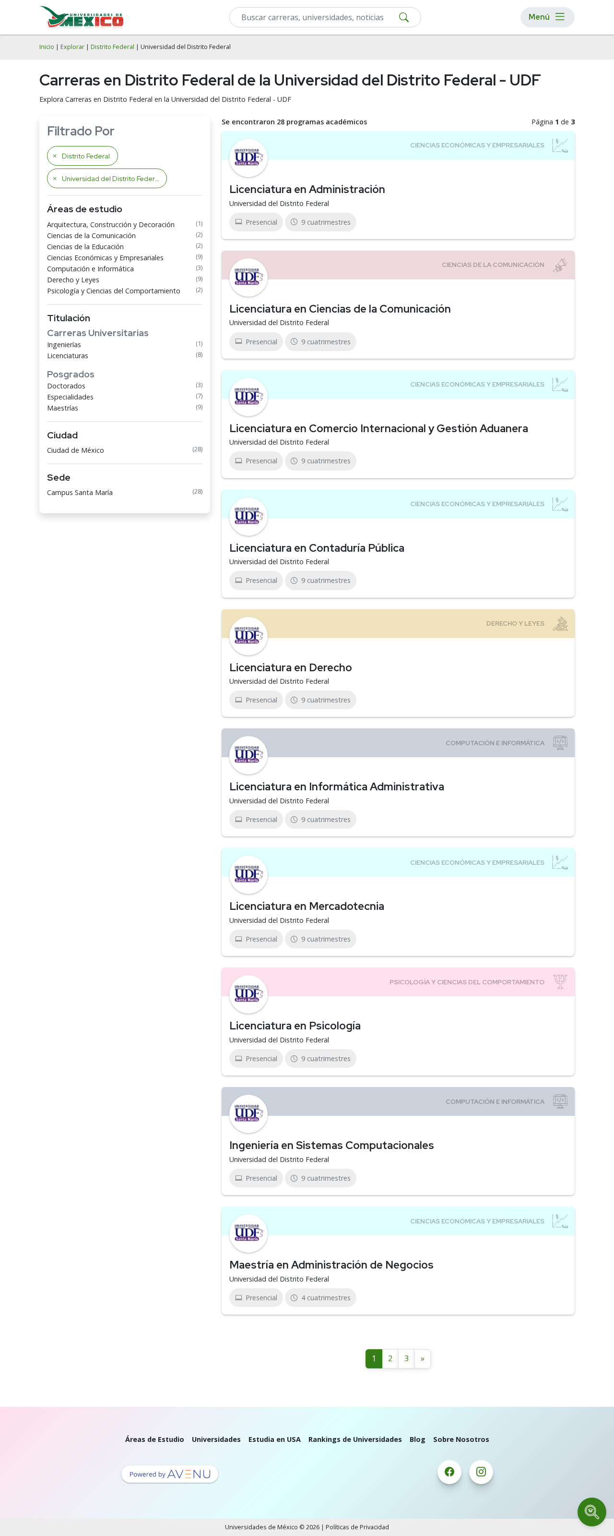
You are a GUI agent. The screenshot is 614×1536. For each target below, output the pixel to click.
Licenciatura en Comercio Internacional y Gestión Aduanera (378, 428)
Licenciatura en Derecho (290, 667)
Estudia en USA (274, 1439)
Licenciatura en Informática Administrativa (336, 786)
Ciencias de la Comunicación (91, 235)
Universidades (216, 1439)
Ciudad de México (75, 450)
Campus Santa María (80, 492)
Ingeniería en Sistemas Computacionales (331, 1145)
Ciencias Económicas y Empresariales (105, 257)
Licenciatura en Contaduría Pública (316, 548)
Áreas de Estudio (154, 1439)
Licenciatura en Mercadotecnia (306, 906)
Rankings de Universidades (355, 1439)
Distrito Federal (112, 47)
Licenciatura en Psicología (295, 1025)
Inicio (46, 47)
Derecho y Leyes (73, 279)
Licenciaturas (67, 355)
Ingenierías (64, 344)
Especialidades (70, 396)
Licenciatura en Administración (307, 189)
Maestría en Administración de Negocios (331, 1265)
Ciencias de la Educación (85, 246)
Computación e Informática (90, 268)
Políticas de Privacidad (357, 1527)
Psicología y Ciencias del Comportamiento (113, 290)
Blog (417, 1439)
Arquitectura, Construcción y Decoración (111, 224)
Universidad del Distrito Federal (279, 203)
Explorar (72, 47)
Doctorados (66, 385)
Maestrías (62, 407)
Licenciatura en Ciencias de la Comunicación (340, 309)
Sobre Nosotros (461, 1439)
